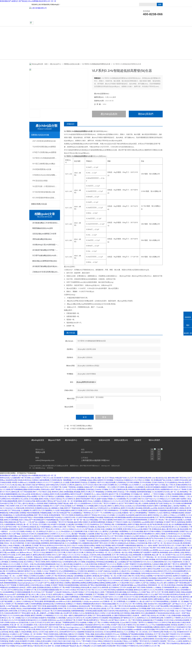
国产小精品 (62, 555)
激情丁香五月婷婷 (139, 587)
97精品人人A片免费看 (177, 515)
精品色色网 (184, 529)
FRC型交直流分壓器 (40, 181)
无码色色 (174, 625)
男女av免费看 (32, 496)
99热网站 (136, 552)
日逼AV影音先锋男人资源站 (174, 508)
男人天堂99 (55, 529)
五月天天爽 (61, 552)
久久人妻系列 (102, 531)
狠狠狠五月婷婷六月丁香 (169, 487)
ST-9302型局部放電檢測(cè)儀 (43, 192)
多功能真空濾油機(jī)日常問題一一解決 (45, 250)
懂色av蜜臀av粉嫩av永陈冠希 (61, 599)
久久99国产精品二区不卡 (147, 592)
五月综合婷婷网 (146, 496)
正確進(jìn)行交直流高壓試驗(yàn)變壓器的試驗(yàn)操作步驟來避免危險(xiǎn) (45, 272)
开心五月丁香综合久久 (111, 639)
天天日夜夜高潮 (135, 566)
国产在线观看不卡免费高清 (149, 552)
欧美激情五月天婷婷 (27, 641)
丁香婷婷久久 (139, 643)
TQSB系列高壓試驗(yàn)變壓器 (44, 147)
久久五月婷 (133, 578)
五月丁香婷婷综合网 (156, 632)
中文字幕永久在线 (44, 492)
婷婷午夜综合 (27, 646)
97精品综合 (31, 599)
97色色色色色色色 (162, 613)
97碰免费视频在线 (52, 520)
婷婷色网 (146, 508)
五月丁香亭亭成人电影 (116, 534)
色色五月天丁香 (134, 548)
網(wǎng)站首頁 (37, 24)
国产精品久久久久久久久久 (79, 566)
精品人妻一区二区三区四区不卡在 (163, 555)
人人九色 (85, 564)
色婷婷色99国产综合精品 (52, 517)
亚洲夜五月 (86, 522)
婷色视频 (77, 492)
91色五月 (53, 559)
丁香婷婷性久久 (152, 513)
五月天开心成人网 (88, 559)
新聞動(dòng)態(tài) (71, 23)
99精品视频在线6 (10, 522)
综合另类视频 (105, 545)
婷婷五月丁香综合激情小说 (23, 613)
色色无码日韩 (183, 580)
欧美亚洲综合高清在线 (177, 594)
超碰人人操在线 (173, 506)
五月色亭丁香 (136, 557)
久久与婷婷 (6, 489)
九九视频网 (25, 510)
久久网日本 (70, 485)
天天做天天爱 (111, 573)
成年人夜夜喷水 (169, 583)
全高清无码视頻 (140, 506)
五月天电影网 (79, 634)
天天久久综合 (71, 608)
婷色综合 (133, 559)
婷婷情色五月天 (82, 608)
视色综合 (5, 634)
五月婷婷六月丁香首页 (155, 520)
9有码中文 (162, 611)
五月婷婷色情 (181, 510)
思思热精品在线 (47, 604)
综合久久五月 (26, 618)
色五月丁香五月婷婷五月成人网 (130, 503)
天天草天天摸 (43, 632)
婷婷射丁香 (62, 608)
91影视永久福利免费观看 (40, 480)
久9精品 (37, 641)
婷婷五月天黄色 (82, 573)
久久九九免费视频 (71, 543)
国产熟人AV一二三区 (24, 522)
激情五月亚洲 (106, 646)
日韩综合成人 (45, 489)
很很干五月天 (7, 629)
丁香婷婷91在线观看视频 (143, 627)
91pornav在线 (116, 513)
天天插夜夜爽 (146, 555)
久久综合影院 (120, 515)
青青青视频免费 (49, 601)
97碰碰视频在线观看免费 (167, 510)
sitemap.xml (105, 466)
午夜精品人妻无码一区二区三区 (180, 629)
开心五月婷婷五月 (68, 499)
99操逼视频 (51, 618)
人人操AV (17, 601)
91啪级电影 (132, 510)
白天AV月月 (29, 636)
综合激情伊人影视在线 (91, 576)
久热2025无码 (43, 625)
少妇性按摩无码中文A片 (67, 632)
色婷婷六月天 (53, 632)
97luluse (101, 538)
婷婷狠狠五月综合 (32, 541)
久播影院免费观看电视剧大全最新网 (96, 627)
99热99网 (90, 636)
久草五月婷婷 (99, 629)
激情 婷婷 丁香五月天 (171, 564)
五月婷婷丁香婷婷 (57, 585)
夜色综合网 (85, 587)
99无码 (58, 597)
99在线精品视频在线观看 (136, 489)
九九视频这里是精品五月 (34, 559)
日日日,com (87, 510)
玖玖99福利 (62, 606)
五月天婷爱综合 (11, 571)
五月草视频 (142, 608)
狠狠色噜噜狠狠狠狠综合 (48, 578)
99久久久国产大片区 (57, 506)
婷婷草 (150, 599)
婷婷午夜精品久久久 (142, 536)
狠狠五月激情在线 (50, 503)
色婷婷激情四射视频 (144, 492)
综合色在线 (117, 641)
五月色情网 (124, 510)
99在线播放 (152, 578)
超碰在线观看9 (52, 606)
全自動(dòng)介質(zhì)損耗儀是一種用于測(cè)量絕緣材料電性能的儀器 (45, 244)
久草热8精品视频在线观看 (93, 611)
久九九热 (169, 541)
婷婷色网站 (184, 492)
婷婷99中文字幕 (117, 541)
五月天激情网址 (46, 510)
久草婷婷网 (107, 513)
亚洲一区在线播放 (34, 611)
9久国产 (100, 571)
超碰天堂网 (77, 522)
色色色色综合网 (84, 606)
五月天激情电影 (99, 487)
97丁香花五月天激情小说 (121, 522)
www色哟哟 (145, 522)
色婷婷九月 (58, 482)
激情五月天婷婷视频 (11, 520)
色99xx (171, 552)
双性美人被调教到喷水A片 (164, 489)
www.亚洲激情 (142, 510)
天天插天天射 (92, 531)
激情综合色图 (40, 501)
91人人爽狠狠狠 (67, 594)
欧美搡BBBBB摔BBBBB (139, 520)
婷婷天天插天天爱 (59, 527)
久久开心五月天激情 (17, 531)
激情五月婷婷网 (36, 615)
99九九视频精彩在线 (85, 543)
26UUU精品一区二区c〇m (9, 576)
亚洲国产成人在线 (101, 534)
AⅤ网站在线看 (14, 513)
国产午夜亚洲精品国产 (37, 520)
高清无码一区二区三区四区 (44, 538)
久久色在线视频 (50, 522)
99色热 (19, 480)
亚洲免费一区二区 (177, 601)
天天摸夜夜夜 (121, 499)
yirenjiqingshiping (19, 629)
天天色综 (62, 580)
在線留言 (137, 23)
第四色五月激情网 (181, 578)
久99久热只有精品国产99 (61, 513)
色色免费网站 (64, 494)
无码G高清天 (132, 599)
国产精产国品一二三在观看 (75, 541)
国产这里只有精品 (162, 503)
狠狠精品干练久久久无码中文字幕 (159, 622)
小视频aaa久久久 (71, 496)
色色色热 (22, 541)
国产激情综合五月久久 (128, 618)
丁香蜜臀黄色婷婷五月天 (70, 622)
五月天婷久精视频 (132, 482)
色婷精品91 (4, 639)
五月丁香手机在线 (95, 557)
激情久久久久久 (148, 590)
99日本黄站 (111, 590)
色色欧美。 (137, 615)
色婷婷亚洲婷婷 (148, 639)
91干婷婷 (12, 639)
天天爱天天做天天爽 (124, 576)
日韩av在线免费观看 (104, 555)
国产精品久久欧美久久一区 (121, 620)
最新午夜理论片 (36, 569)
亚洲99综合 (52, 620)
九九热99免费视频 (18, 636)
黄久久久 (175, 527)
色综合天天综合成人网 (174, 543)
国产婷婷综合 (40, 485)
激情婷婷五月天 (27, 536)
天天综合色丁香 (146, 548)
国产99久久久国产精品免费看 (158, 606)
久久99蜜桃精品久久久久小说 (52, 615)
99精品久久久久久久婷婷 (11, 564)
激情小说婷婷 (181, 499)
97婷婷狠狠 (88, 594)
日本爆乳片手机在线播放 (55, 636)
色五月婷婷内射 (18, 543)
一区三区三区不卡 (6, 590)
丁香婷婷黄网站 (11, 627)
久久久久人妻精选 (123, 538)
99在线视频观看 (177, 494)
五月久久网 (156, 566)
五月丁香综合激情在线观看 (101, 615)
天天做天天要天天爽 (182, 545)
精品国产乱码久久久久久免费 (112, 597)
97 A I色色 (79, 545)
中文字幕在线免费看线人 (161, 601)
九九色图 (66, 482)
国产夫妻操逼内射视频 (125, 585)
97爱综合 (49, 501)
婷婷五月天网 (85, 492)
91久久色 (172, 632)
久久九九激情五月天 (43, 599)
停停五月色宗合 (48, 557)
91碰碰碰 (45, 506)
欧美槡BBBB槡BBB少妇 (12, 494)
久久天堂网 (184, 573)
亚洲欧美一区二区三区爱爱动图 (114, 601)
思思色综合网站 (88, 545)
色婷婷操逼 (181, 522)
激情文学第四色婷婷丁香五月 (86, 499)
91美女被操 (138, 508)
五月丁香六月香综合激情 (31, 550)
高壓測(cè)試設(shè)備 (71, 64)
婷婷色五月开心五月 (164, 571)
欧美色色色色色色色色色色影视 (143, 517)
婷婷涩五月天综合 (40, 536)
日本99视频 (78, 524)
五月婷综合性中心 (103, 508)
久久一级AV (148, 545)
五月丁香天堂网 (162, 592)
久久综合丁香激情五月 (50, 571)
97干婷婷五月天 (132, 646)
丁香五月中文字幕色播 (65, 522)
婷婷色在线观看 (176, 520)
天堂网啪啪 (123, 634)
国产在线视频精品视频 (19, 489)
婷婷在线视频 (8, 557)
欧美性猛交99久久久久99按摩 (36, 620)
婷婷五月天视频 (172, 580)
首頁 (46, 64)
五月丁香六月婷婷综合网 (138, 478)
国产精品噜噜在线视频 (136, 634)
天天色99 (62, 485)
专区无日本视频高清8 (163, 559)
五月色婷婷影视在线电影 (170, 531)
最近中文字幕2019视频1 (152, 531)
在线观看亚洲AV (42, 534)
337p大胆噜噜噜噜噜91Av (67, 571)
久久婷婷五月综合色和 (180, 480)
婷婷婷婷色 (147, 564)
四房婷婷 (149, 587)
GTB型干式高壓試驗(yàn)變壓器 (44, 152)
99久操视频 (90, 536)
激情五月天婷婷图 (25, 529)
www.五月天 (180, 555)
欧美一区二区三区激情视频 (72, 501)
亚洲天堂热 (127, 529)
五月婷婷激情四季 (168, 587)
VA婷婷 (97, 545)
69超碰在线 (26, 569)
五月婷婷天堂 (82, 571)
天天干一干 (98, 513)
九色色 (16, 641)
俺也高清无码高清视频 (13, 566)
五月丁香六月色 (159, 634)
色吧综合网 (57, 594)
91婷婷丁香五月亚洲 (39, 606)
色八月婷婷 (37, 571)
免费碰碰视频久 (178, 541)
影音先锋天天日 (100, 536)
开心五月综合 (35, 592)
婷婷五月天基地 (130, 622)
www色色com (129, 506)
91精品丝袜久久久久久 (40, 580)
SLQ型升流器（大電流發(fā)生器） (45, 186)
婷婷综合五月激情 (67, 629)
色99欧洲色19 (35, 494)
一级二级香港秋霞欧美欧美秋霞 (60, 643)
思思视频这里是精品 (44, 587)
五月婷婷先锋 (54, 480)
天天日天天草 (96, 503)
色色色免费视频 (116, 566)
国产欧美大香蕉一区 (13, 527)
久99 (89, 496)
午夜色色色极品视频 (109, 604)
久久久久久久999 (100, 590)
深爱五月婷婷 (43, 643)
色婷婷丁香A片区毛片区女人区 (163, 545)
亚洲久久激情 (111, 585)
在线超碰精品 (90, 562)
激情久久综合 (99, 506)
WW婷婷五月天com (112, 634)
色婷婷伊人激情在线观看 (62, 557)
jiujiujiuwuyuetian (40, 636)
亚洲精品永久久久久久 (109, 501)
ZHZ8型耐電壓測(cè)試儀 (41, 169)
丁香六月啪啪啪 (130, 492)
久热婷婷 (145, 503)
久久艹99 (96, 580)
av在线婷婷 (182, 639)
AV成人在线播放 (106, 529)
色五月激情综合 (164, 513)
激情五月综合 (87, 501)
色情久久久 (96, 496)
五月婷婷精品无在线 (16, 562)
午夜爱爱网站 (123, 531)
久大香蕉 (167, 494)
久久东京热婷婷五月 (159, 492)
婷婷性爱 (134, 541)
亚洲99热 (75, 557)
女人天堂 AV (149, 541)
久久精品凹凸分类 (68, 517)
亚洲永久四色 (121, 550)
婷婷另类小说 (144, 524)
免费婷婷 (156, 627)
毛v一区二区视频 (14, 618)
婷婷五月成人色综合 (149, 615)
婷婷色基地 (9, 550)
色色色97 (150, 506)
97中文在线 (90, 592)
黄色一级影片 (68, 615)
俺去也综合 (159, 478)
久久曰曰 (30, 573)
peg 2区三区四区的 (37, 627)
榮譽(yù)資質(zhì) (121, 23)
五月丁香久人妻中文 (21, 503)
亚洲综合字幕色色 (138, 580)
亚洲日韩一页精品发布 (34, 557)
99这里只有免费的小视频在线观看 (128, 573)
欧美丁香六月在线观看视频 (84, 550)
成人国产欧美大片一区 (112, 636)
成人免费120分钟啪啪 (69, 538)
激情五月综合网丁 (76, 494)
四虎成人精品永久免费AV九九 (100, 566)
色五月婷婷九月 (125, 580)
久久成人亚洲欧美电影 (173, 615)
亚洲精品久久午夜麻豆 (74, 604)
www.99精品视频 (91, 520)
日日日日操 (158, 639)
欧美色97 (97, 604)
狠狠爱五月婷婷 (174, 592)
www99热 (153, 508)
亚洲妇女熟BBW (181, 485)
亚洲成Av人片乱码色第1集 (138, 543)
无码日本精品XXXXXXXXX (176, 557)
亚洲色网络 (38, 573)
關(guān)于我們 (54, 23)
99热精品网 (186, 615)
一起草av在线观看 (50, 548)
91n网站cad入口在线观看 (26, 482)
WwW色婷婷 (130, 515)
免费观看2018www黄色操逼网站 (132, 594)
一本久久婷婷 (110, 487)
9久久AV (58, 538)
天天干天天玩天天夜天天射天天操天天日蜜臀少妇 (100, 485)
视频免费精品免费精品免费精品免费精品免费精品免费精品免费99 (94, 583)
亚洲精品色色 (156, 529)
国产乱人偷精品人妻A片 (111, 548)
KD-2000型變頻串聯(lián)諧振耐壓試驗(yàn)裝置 (46, 198)
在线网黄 (113, 550)
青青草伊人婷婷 (57, 492)
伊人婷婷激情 (142, 578)
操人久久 (178, 587)
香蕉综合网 (20, 508)
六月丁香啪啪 (13, 548)
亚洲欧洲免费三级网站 (10, 538)
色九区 (165, 524)
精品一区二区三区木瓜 (158, 557)
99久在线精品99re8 (121, 543)
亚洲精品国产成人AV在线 (162, 480)
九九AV (31, 622)
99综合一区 (8, 543)
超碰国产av (173, 639)
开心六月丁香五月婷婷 (115, 536)
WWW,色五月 (92, 538)
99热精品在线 (108, 517)
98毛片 (165, 639)
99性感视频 (129, 590)
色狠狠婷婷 (120, 590)
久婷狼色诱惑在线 (170, 590)
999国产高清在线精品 (72, 587)
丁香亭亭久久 (142, 622)
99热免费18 (15, 499)
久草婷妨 (162, 536)
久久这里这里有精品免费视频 (23, 515)
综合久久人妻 (60, 564)
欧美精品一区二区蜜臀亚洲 (92, 548)
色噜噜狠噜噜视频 (77, 611)
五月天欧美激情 (19, 620)
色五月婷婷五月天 (102, 559)
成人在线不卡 (147, 601)
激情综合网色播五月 (151, 597)
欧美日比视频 (149, 629)
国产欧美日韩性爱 (156, 524)
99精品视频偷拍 (114, 618)
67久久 (180, 534)
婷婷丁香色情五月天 (173, 634)
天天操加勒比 (183, 527)
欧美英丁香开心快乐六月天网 (103, 543)
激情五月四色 (43, 499)
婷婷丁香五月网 (159, 643)
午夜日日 (36, 646)
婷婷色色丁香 (70, 620)
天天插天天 (88, 580)
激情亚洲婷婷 (152, 510)
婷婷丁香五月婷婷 (159, 548)
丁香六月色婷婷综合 (173, 643)
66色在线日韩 (166, 527)
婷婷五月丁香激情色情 (72, 508)
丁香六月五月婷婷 (67, 515)
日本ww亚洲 (25, 494)
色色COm (176, 536)
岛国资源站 (83, 585)
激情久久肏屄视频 (160, 506)
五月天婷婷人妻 (121, 487)
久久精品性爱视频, (25, 632)
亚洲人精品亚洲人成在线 (97, 608)
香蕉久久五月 (164, 496)
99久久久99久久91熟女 (68, 590)
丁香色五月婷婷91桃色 (50, 634)
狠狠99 (137, 613)
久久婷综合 (93, 573)
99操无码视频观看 (33, 513)
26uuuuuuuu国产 (10, 594)
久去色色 (85, 601)
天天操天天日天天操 (109, 557)
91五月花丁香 (89, 590)
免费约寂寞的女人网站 (161, 599)
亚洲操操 (109, 522)
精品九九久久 (8, 620)
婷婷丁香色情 (55, 489)
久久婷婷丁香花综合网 (65, 559)
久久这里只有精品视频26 (61, 510)
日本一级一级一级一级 (77, 520)
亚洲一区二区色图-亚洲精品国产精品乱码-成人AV (65, 646)
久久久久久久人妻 (67, 534)
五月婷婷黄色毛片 (62, 639)
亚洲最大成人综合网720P (63, 613)
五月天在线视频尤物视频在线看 (48, 590)
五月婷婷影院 (136, 522)
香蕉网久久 (120, 564)
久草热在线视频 (37, 517)
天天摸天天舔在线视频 (32, 543)
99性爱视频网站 (141, 513)
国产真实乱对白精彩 (175, 597)
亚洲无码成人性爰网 (67, 550)
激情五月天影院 (110, 538)
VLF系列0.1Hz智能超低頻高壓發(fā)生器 (96, 64)
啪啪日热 (140, 545)
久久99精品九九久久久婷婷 (165, 499)
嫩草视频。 (186, 587)
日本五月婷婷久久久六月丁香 (149, 646)
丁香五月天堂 (121, 606)
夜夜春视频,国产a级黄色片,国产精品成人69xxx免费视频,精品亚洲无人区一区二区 (28, 1)
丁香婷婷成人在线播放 (75, 487)
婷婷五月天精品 (166, 566)
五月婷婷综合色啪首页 (28, 527)
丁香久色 (167, 520)
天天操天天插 (13, 599)
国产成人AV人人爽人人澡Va (35, 594)
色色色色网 (90, 629)
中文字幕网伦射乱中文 (120, 496)
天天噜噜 (104, 489)
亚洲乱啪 (69, 576)
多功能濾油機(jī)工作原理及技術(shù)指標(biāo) (45, 223)
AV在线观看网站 (8, 592)
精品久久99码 (99, 613)
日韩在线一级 (118, 552)
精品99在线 (77, 559)
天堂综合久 (125, 578)
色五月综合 (72, 489)
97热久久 (140, 480)
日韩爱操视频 (68, 492)
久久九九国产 (39, 583)
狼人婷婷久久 (109, 506)
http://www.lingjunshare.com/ (73, 627)
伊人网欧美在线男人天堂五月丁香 (54, 573)
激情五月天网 (29, 597)
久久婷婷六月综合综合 (136, 611)
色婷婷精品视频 (141, 606)
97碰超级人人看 (18, 545)
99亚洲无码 (61, 576)
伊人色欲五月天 (95, 587)
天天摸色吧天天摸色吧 (158, 641)
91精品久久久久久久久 (76, 529)
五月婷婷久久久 (54, 534)
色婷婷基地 (124, 548)
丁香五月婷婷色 (95, 606)
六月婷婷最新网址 (121, 524)
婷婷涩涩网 (13, 611)
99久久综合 (102, 515)
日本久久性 (71, 545)
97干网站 (9, 580)
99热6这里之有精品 (65, 578)
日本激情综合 (115, 508)
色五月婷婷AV (113, 587)
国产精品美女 (121, 557)
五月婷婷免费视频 (35, 604)
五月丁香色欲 (109, 478)
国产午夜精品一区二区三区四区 (31, 634)
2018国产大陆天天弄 (118, 625)
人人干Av (151, 625)
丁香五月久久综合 (38, 552)
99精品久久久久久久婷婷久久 (179, 636)
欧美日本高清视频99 (153, 487)
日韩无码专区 (29, 508)
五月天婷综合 (22, 611)
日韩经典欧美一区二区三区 (157, 585)
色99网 (140, 597)
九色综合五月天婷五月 (28, 534)
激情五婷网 (18, 550)
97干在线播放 (158, 620)
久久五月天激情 (95, 646)
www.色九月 (60, 620)
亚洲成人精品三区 (107, 643)
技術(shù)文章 (104, 23)
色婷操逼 (152, 503)
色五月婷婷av (28, 562)
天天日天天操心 (169, 620)
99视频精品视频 (45, 513)
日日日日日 (99, 632)
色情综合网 (150, 489)
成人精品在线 (99, 527)
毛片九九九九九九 (154, 527)
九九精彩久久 (14, 634)
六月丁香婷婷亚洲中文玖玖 (170, 573)
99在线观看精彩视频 (71, 585)
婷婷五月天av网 (142, 559)
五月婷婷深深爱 (151, 636)
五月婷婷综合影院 (23, 585)
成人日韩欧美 (11, 559)
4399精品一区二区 (31, 531)
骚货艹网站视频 (79, 534)
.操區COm (92, 508)
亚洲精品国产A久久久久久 (107, 564)
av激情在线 (21, 559)
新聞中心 (87, 440)
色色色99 (161, 508)
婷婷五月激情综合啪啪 (57, 541)
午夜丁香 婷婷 (25, 478)
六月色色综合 (118, 480)
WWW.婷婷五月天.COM (121, 520)
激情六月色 (75, 478)
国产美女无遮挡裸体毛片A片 (136, 562)
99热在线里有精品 (121, 611)
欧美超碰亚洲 (82, 496)
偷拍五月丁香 (113, 494)
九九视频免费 (15, 478)
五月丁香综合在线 (13, 510)
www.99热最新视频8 (102, 550)
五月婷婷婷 (174, 496)
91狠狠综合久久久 (130, 480)
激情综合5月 (138, 590)
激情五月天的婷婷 (53, 536)
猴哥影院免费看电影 (98, 522)
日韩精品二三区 (184, 496)
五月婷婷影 (108, 492)
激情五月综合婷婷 (153, 569)
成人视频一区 (99, 478)
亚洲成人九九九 (78, 613)
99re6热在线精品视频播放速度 (44, 564)
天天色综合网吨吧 (110, 632)
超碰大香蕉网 (25, 615)
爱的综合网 (184, 643)
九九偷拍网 (90, 534)
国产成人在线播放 (38, 522)
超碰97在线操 (101, 499)
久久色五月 (174, 599)
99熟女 (100, 641)
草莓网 (11, 641)
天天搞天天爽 (63, 520)
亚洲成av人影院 (25, 606)
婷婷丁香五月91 (180, 478)
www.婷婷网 (153, 550)
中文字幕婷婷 (146, 566)
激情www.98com (25, 552)
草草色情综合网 (77, 548)
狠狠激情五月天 (51, 552)
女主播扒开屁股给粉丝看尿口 (122, 615)
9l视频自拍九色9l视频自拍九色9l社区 (13, 587)
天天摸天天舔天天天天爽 (74, 552)
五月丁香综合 (45, 529)
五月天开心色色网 (125, 587)
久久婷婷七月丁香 (50, 576)
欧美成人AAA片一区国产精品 (180, 613)
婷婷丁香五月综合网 (162, 594)
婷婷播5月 (141, 487)
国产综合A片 (58, 501)
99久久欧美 (135, 576)
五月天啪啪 (134, 494)
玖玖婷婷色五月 (106, 496)
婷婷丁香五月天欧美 (41, 515)
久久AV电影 (110, 515)
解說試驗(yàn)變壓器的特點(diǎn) (44, 261)
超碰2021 (78, 485)
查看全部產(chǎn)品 (39, 204)
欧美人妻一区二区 (172, 492)
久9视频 (89, 622)
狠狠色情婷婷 (158, 562)
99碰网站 (182, 506)
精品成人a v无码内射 (36, 503)
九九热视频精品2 (181, 538)
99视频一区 (149, 480)
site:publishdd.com (95, 601)
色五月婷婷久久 (141, 625)
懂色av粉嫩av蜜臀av (135, 639)
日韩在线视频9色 (175, 606)
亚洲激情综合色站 (41, 508)
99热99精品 (84, 557)
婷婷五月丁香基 (79, 629)
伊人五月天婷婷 (174, 503)
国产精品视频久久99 (136, 501)
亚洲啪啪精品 (99, 636)
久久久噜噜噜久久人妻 (133, 601)
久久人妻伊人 (164, 515)
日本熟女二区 (90, 578)
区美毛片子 (149, 643)
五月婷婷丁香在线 (82, 620)
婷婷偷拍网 (137, 555)
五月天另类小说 (169, 538)
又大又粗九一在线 (27, 564)
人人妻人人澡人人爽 (109, 606)
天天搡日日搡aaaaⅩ (14, 536)
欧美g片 (3, 585)
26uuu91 (160, 583)
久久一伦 (64, 489)
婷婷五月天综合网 (12, 541)
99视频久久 (111, 499)
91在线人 (159, 608)
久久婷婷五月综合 (97, 639)
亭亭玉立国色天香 (161, 629)
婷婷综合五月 (43, 531)
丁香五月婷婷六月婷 (12, 506)
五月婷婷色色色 (59, 604)
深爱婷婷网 (184, 564)
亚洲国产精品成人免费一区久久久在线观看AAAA (74, 503)
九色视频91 (97, 501)
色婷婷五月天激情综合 (180, 576)
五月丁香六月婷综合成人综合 (122, 555)
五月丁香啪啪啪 (110, 629)
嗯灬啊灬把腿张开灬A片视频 (43, 613)
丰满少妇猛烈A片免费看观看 (119, 559)
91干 (106, 527)
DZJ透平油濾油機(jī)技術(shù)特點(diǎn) (45, 255)
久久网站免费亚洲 (150, 501)
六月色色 (169, 536)
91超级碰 (83, 622)
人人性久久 (64, 529)
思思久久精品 (23, 520)
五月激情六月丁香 (30, 590)
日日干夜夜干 (129, 643)
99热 (129, 557)
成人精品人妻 (19, 485)
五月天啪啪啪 (125, 636)
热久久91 (167, 562)
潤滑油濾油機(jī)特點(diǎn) (42, 239)
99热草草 (104, 494)
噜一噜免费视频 (65, 480)
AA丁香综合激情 (37, 601)
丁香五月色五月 (143, 641)
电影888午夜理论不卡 (24, 571)
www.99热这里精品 (140, 585)
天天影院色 (88, 552)
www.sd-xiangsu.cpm (165, 550)
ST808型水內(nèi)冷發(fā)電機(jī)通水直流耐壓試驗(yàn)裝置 (46, 175)
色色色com (14, 622)
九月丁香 (96, 622)
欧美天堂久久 (15, 487)
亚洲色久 (22, 548)
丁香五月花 (70, 527)
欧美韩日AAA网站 (34, 489)
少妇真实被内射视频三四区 (31, 608)
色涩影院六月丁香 (58, 587)
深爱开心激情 (31, 587)
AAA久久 (55, 555)
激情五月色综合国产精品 (22, 517)
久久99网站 (104, 622)
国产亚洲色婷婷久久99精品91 (75, 636)
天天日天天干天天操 (131, 597)
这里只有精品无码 (52, 485)
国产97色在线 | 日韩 (87, 478)
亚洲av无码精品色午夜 (165, 501)
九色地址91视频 (157, 564)
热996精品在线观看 (182, 620)
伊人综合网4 (87, 618)
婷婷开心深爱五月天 (167, 627)
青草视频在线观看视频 (173, 517)
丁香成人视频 (89, 634)
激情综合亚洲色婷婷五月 (102, 541)
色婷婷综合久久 (142, 618)
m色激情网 (80, 632)
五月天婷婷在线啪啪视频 (61, 611)
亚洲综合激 (84, 508)
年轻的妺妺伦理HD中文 (92, 625)
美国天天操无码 (108, 611)
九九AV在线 (100, 578)
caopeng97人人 (19, 557)
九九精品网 (69, 524)
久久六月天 (113, 527)
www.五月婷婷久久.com (136, 485)
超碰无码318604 (141, 515)
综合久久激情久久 (136, 583)
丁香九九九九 (95, 599)
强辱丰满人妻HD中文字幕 (31, 566)
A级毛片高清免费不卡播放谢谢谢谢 (123, 545)
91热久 (68, 601)
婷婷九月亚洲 (34, 487)
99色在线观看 (119, 643)
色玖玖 (35, 632)
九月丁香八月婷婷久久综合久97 (118, 608)
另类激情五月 (88, 494)
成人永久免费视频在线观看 (178, 524)
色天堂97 (143, 569)
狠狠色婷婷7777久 (49, 569)
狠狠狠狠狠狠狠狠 (10, 583)
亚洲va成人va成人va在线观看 (176, 548)
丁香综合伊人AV (105, 620)
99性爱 (14, 482)
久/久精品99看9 (123, 583)
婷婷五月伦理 (54, 494)
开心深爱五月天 (34, 510)
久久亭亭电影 (123, 485)
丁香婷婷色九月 (87, 513)
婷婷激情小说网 (22, 604)
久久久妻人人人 (159, 541)
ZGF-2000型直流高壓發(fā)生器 (44, 141)
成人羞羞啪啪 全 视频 (55, 508)
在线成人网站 (91, 480)
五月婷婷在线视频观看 (22, 592)
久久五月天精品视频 (136, 531)
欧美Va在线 (131, 606)
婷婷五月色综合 (118, 492)
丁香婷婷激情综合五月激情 (84, 527)
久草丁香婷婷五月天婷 (112, 594)
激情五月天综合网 (127, 508)
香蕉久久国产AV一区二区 (157, 543)
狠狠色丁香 (147, 529)
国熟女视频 (187, 585)
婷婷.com (151, 478)
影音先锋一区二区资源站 (180, 559)
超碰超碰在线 (147, 620)
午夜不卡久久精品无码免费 (106, 482)
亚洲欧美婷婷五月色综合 (78, 482)
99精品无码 (51, 597)
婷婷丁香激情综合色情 (31, 578)
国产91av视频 (49, 583)
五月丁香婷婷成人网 (107, 524)
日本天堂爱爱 (117, 529)
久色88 (64, 487)
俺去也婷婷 (163, 597)
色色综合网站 (99, 634)
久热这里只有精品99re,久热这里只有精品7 (70, 592)
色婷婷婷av (134, 608)
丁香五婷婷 (89, 541)
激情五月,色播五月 (15, 569)
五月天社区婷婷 (145, 482)
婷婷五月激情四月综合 (53, 562)
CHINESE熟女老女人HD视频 (40, 585)
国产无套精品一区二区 (108, 576)
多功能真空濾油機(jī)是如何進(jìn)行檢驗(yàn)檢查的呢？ (45, 266)
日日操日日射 (23, 622)
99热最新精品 (7, 515)
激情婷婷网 (116, 578)
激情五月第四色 (153, 515)
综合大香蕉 (128, 552)
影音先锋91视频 (120, 592)
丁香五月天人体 (47, 478)
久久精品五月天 (124, 571)
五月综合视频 (33, 499)
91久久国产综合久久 (148, 499)
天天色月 (49, 594)
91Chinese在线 (137, 529)
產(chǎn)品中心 (88, 23)
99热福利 (133, 538)
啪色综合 (107, 571)
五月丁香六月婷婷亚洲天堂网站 (31, 506)
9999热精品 (149, 634)
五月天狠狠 (81, 562)
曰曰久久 (23, 573)
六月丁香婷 (145, 557)
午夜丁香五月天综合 (63, 566)
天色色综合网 (8, 613)
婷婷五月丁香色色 (90, 515)
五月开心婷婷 (20, 555)
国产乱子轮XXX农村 (156, 538)
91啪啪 (12, 646)
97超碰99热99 (177, 562)
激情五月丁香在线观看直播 (50, 550)
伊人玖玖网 (160, 615)
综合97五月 (44, 487)
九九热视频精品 (76, 513)
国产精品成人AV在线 (92, 529)
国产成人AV (11, 597)
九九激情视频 (59, 496)
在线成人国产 (88, 487)
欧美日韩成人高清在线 (175, 585)
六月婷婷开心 (168, 618)
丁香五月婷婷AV (163, 636)
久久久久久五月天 (73, 555)
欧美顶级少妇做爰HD (73, 564)
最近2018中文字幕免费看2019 (144, 534)
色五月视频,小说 (172, 611)
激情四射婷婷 (76, 601)
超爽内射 (28, 545)
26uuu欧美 (24, 499)
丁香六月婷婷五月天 (49, 639)
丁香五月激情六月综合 (89, 641)
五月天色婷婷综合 (171, 482)
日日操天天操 (30, 485)
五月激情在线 (177, 566)
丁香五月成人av (74, 569)
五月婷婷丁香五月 (170, 522)
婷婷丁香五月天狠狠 (119, 646)
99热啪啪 (19, 639)
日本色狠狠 (99, 517)
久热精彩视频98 (9, 524)
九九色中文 (125, 569)
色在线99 (114, 571)
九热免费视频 (78, 576)
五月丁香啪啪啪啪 (97, 492)
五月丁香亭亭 (159, 517)
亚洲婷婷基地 (134, 569)
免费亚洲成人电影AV (66, 634)
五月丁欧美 (131, 550)
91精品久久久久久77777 (44, 482)
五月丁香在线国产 (47, 592)
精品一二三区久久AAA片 (74, 580)
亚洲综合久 (4, 618)
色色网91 (181, 625)
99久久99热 (106, 625)
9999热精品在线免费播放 (105, 562)
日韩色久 (67, 478)
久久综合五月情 (115, 627)
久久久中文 (102, 573)
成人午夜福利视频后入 (44, 527)
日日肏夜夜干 (58, 478)
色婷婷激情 (20, 597)
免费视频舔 (81, 489)
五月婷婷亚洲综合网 (156, 618)
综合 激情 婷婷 (169, 478)
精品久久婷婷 (99, 592)
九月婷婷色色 (120, 482)
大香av (87, 599)
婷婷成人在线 (179, 552)
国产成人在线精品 (149, 583)
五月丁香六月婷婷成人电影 (137, 604)
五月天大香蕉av (5, 636)
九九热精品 (45, 494)
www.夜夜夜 (11, 608)
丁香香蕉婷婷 (109, 592)
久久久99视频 (88, 506)
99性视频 (152, 559)
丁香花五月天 (53, 580)
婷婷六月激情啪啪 (156, 522)
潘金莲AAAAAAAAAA (88, 569)
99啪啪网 (123, 639)
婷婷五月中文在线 (8, 555)
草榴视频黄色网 (87, 604)
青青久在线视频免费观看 (69, 536)
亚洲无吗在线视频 (151, 611)
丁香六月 (156, 496)
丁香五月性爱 (44, 541)
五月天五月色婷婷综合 (91, 524)
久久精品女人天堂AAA (88, 555)
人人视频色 (157, 587)
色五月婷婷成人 (132, 592)
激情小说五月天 (40, 597)
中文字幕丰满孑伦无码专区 (162, 576)
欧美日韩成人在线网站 (26, 538)
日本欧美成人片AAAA (93, 489)
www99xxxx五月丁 (64, 548)
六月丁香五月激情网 (105, 520)
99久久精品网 (142, 599)
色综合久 (126, 566)
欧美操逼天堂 (89, 632)
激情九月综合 (119, 506)
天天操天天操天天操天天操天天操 (63, 641)
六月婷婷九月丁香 (10, 604)
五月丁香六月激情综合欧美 (118, 489)
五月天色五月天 (40, 622)
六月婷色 (141, 636)
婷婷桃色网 (128, 534)
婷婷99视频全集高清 (57, 543)
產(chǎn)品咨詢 (109, 114)
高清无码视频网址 (23, 627)
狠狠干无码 (151, 608)
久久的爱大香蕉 (78, 599)
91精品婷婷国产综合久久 (166, 578)
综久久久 (150, 562)
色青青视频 (21, 594)
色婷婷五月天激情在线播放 (74, 625)
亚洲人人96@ (7, 545)
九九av (122, 622)
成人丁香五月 (170, 485)
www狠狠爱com (138, 629)
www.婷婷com (60, 601)
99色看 (166, 632)
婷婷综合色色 (4, 478)
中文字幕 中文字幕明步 (45, 496)
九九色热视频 (82, 538)
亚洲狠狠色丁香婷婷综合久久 (156, 580)
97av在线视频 (71, 573)
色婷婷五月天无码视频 (105, 480)
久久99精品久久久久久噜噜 (139, 571)
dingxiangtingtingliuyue (25, 583)
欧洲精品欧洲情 (179, 550)
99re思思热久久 (66, 531)
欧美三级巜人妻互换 (54, 622)
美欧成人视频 (13, 632)
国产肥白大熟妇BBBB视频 (97, 585)
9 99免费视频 (8, 517)
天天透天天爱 (30, 629)
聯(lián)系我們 (154, 23)
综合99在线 (27, 580)
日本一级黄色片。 (145, 494)
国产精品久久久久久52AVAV (110, 580)
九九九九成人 (165, 569)
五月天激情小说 (44, 524)
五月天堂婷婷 (17, 580)
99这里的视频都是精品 (18, 496)
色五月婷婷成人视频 (127, 613)
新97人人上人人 (54, 531)
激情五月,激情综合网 (33, 555)
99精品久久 (24, 487)
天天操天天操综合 (157, 482)
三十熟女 (108, 578)
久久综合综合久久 (9, 508)
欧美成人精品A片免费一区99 (80, 639)
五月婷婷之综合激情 (36, 576)
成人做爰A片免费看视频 (69, 597)
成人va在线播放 (120, 562)
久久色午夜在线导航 (112, 613)
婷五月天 (43, 646)
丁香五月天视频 (158, 494)
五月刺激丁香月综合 (39, 545)
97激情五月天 (131, 625)
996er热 (181, 482)
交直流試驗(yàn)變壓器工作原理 (44, 234)
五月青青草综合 (171, 534)
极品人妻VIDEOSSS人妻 (170, 529)
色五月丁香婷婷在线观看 (32, 639)
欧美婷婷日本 (13, 529)
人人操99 (178, 641)
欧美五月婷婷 (46, 555)
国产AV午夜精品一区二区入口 (103, 552)
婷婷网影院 (45, 543)
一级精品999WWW (12, 573)
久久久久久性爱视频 (79, 480)
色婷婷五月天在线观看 (100, 618)
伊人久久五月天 (121, 604)
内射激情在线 (89, 613)
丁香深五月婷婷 (39, 562)
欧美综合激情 (45, 641)
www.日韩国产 (36, 478)
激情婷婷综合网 (142, 538)
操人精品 (153, 571)
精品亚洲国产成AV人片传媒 (155, 485)
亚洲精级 (22, 513)
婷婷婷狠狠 (164, 552)
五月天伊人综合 (62, 569)
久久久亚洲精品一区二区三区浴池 (136, 632)
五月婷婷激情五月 (85, 597)
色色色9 (150, 604)
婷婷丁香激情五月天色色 (133, 564)
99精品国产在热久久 (122, 478)
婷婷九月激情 (160, 534)
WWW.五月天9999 (120, 599)
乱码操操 (68, 506)
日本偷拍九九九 (129, 536)
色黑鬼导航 (154, 536)
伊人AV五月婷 (123, 501)
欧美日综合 (27, 480)
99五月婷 (80, 590)
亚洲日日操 (36, 529)
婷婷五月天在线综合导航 (26, 501)
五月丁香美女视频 (106, 599)
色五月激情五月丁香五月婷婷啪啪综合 (105, 510)
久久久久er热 (9, 485)
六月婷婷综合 (97, 597)
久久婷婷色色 (26, 601)
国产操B (127, 541)
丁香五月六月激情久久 (110, 503)
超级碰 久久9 (132, 487)
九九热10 (134, 636)
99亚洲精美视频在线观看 (123, 517)
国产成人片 (22, 599)
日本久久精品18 (134, 496)
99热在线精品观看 (177, 569)
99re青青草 (159, 590)
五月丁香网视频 (77, 506)
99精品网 (86, 646)
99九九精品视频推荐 (148, 613)
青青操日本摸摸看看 (181, 501)
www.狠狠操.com (13, 552)
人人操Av (97, 494)
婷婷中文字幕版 (133, 524)
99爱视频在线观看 (177, 513)
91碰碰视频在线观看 (163, 625)
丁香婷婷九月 (178, 618)
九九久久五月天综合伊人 (126, 527)
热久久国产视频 (14, 534)
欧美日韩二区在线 (78, 578)
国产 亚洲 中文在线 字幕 (53, 627)
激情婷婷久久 (92, 571)
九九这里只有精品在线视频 (85, 517)
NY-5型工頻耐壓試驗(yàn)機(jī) (43, 164)
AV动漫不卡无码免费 (57, 524)
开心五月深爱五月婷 (133, 499)
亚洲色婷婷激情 (54, 515)
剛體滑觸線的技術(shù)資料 (42, 228)
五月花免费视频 (124, 494)
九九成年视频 (113, 531)
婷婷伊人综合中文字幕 (43, 629)
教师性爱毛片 (94, 620)
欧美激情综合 (78, 515)
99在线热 (35, 643)
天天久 (78, 641)
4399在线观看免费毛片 (180, 571)
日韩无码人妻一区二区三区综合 (27, 524)
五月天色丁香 (18, 578)
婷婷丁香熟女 (23, 576)
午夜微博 (141, 541)
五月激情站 (92, 482)
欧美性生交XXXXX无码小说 (56, 545)
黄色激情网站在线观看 (49, 608)
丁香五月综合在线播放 (124, 629)
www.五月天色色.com (92, 643)
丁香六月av (170, 641)
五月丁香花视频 (98, 594)
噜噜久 (46, 559)
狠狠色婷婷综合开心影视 (82, 615)
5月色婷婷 (82, 536)
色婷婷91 (186, 641)
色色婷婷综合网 (11, 480)
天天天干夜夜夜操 (128, 627)
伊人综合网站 (115, 569)
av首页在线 (4, 632)
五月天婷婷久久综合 (103, 569)
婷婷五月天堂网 (76, 510)
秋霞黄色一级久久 (128, 513)
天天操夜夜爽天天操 (80, 531)
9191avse (18, 646)
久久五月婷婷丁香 (54, 487)
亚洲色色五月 (108, 641)
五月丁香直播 (11, 585)
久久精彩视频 (60, 618)
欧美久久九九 (149, 594)
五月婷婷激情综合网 (69, 562)
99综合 (142, 576)
